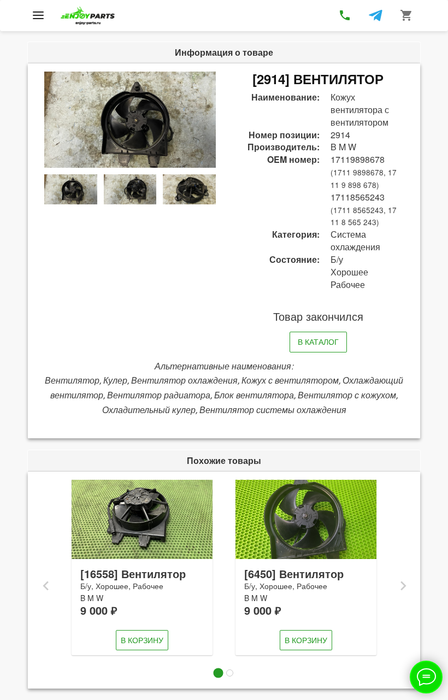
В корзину (142, 639)
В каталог (318, 341)
